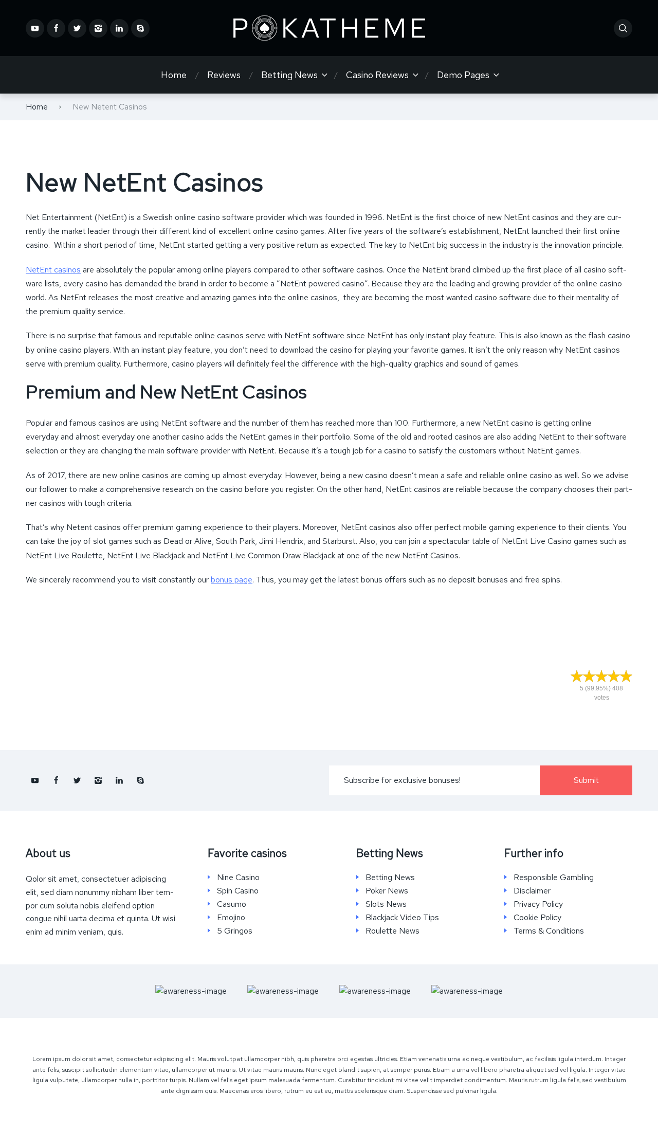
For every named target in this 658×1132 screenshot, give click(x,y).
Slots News (386, 904)
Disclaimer (532, 891)
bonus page (231, 579)
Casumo (231, 904)
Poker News (386, 891)
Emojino (231, 917)
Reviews (224, 75)
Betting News (289, 75)
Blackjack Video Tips (402, 917)
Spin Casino (238, 891)
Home (174, 75)
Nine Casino (238, 877)
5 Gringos (234, 931)
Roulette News (392, 931)
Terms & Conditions (549, 931)
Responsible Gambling (554, 877)
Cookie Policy (537, 917)
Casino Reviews (377, 75)
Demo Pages (463, 75)
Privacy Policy (538, 904)
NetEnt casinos (53, 269)
